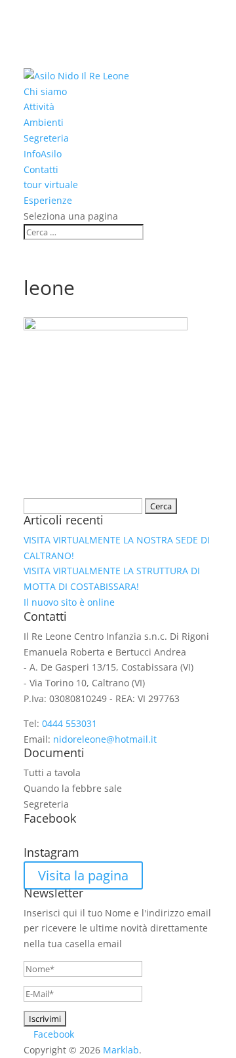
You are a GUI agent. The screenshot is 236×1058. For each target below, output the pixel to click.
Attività (39, 106)
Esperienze (48, 200)
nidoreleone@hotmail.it (105, 739)
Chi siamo (45, 91)
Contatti (41, 169)
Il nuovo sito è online (69, 602)
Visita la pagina (83, 875)
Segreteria (46, 138)
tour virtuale (51, 184)
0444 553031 (69, 723)
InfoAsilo (43, 153)
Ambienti (44, 122)
